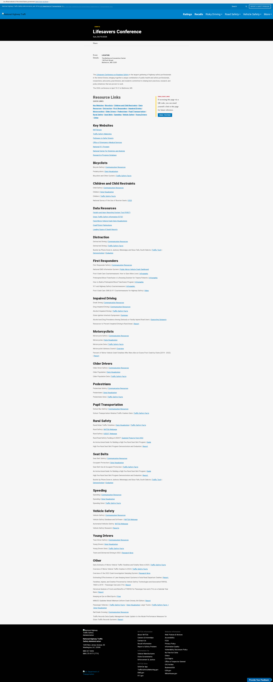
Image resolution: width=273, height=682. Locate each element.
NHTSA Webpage (110, 429)
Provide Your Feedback (259, 680)
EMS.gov (141, 673)
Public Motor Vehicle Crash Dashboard (134, 269)
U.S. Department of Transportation (50, 6)
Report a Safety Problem (260, 6)
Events (97, 27)
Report (136, 324)
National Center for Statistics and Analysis (109, 151)
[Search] (246, 6)
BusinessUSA (170, 668)
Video (146, 291)
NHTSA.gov (97, 130)
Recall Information (144, 644)
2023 (130, 201)
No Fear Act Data (171, 653)
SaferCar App (143, 667)
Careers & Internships (146, 638)
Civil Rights (169, 659)
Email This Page (165, 115)
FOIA (167, 641)
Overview (120, 349)
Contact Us (142, 641)
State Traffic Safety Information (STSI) (108, 217)
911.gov (141, 676)
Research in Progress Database (105, 155)
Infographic (144, 274)
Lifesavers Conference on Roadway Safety (112, 75)
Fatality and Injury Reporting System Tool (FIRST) (111, 213)
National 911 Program (101, 147)
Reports (116, 528)
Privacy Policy (170, 644)
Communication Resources (116, 167)
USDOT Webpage (110, 434)
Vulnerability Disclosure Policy (176, 650)
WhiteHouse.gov (171, 674)
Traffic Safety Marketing (102, 134)
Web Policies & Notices (174, 635)
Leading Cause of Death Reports (105, 230)
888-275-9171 (88, 654)
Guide (149, 442)
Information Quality (172, 647)
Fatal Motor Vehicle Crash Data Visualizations (110, 221)
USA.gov (168, 671)
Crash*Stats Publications (102, 225)
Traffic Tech (156, 250)
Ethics (167, 656)
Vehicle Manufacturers (146, 654)
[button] (214, 14)
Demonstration (98, 253)
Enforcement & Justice (146, 660)
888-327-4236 (88, 651)
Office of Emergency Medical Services (107, 142)
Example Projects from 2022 (132, 438)
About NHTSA (143, 635)
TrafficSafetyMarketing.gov (148, 670)
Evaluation (109, 253)
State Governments (145, 657)
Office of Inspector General (175, 662)
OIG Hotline (169, 665)
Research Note (127, 553)
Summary (124, 315)
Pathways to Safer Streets (103, 138)
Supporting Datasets (158, 320)
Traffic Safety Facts (123, 176)
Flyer (119, 596)
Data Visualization (111, 171)
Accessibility (169, 638)
